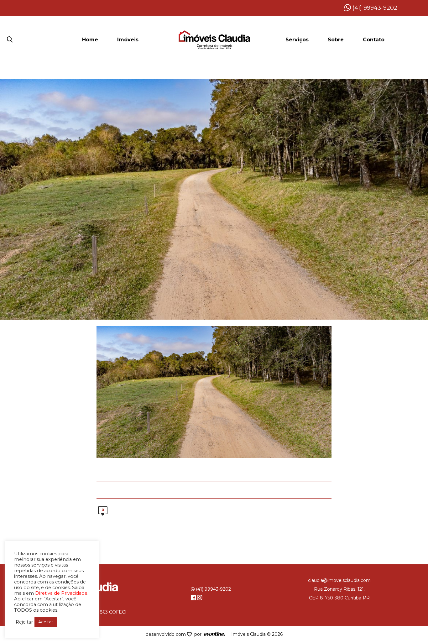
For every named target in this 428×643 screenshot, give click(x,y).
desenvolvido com (166, 634)
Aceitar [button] (45, 621)
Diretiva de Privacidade (61, 593)
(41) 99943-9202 (374, 7)
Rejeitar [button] (24, 622)
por (199, 634)
